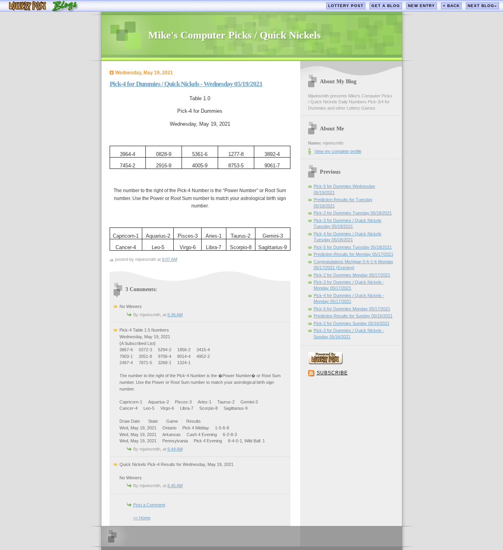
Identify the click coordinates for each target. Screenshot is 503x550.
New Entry (421, 6)
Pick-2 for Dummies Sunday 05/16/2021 (351, 323)
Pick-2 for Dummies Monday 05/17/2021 (352, 275)
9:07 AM (169, 259)
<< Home (142, 517)
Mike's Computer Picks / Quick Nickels (234, 35)
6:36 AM (175, 314)
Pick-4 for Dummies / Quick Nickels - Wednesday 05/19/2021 (186, 84)
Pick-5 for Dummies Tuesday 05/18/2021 (353, 247)
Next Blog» (482, 6)
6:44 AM (175, 449)
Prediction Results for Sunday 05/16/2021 (353, 316)
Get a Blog (385, 6)
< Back (451, 6)
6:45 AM (175, 485)
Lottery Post (345, 6)
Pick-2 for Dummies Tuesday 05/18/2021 (353, 213)
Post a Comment (149, 504)
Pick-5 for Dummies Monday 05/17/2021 (352, 308)
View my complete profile (338, 151)
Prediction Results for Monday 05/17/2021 (353, 254)
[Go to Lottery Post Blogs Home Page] (43, 10)
